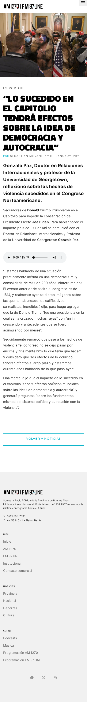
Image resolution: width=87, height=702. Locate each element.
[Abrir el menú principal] (83, 3)
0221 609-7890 (16, 516)
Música (8, 645)
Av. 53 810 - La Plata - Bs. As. (24, 520)
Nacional (9, 601)
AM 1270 (9, 549)
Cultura (8, 615)
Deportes (10, 608)
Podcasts (10, 638)
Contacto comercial (17, 571)
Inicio (7, 541)
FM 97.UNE (11, 556)
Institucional (12, 563)
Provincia (10, 593)
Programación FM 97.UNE (22, 660)
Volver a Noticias (43, 439)
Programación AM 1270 (20, 653)
